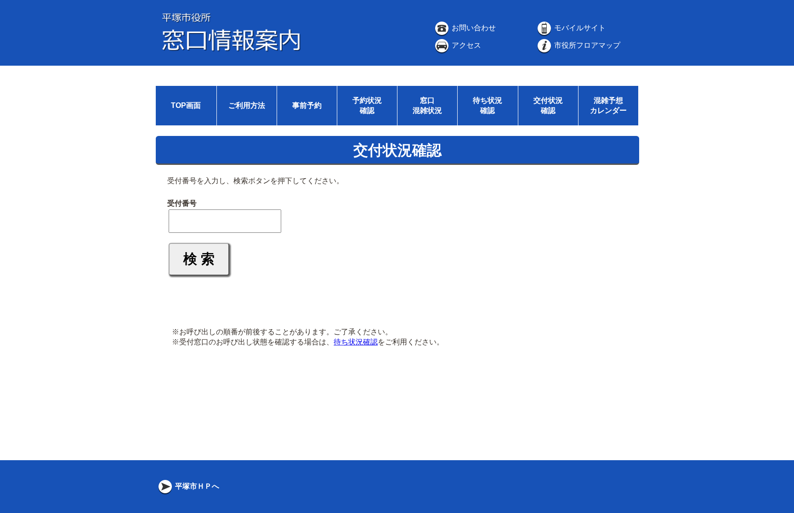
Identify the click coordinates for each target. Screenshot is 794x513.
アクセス (465, 45)
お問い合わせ (473, 28)
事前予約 (307, 105)
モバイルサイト (579, 28)
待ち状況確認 (356, 342)
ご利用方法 (246, 105)
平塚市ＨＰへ (196, 486)
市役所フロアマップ (586, 45)
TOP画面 (186, 105)
